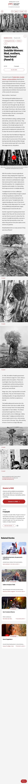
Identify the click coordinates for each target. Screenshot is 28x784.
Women (19, 41)
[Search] (12, 11)
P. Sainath (16, 66)
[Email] (17, 525)
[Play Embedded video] (14, 157)
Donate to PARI (13, 501)
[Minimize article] (25, 36)
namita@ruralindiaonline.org (8, 479)
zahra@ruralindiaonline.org (7, 478)
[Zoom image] (25, 16)
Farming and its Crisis (9, 41)
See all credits (14, 69)
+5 (5, 43)
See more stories (8, 525)
